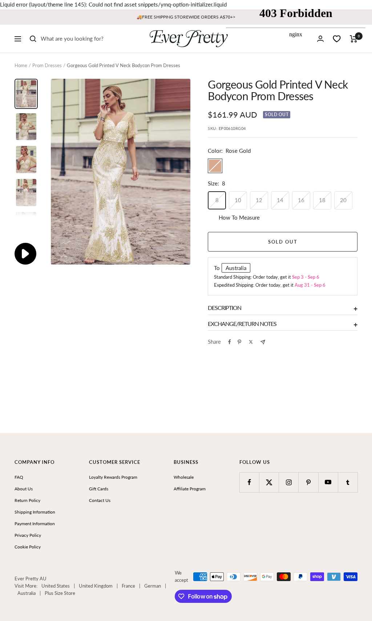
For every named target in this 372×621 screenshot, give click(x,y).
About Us (24, 488)
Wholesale (184, 477)
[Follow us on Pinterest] (308, 482)
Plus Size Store (60, 593)
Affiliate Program (190, 488)
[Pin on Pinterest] (239, 341)
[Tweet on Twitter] (251, 341)
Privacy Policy (28, 535)
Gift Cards (98, 488)
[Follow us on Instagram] (289, 482)
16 (301, 200)
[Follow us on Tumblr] (348, 482)
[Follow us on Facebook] (249, 482)
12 (259, 200)
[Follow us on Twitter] (269, 482)
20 (343, 200)
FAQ (19, 477)
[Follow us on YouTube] (328, 482)
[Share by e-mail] (262, 342)
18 (322, 200)
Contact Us (99, 500)
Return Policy (27, 500)
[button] (182, 87)
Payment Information (35, 523)
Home (21, 65)
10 (238, 200)
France (128, 586)
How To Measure (239, 217)
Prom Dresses (47, 65)
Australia (26, 593)
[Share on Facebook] (229, 341)
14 (280, 200)
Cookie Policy (28, 546)
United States (55, 586)
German (152, 586)
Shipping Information (35, 512)
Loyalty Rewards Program (113, 477)
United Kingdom (96, 586)
